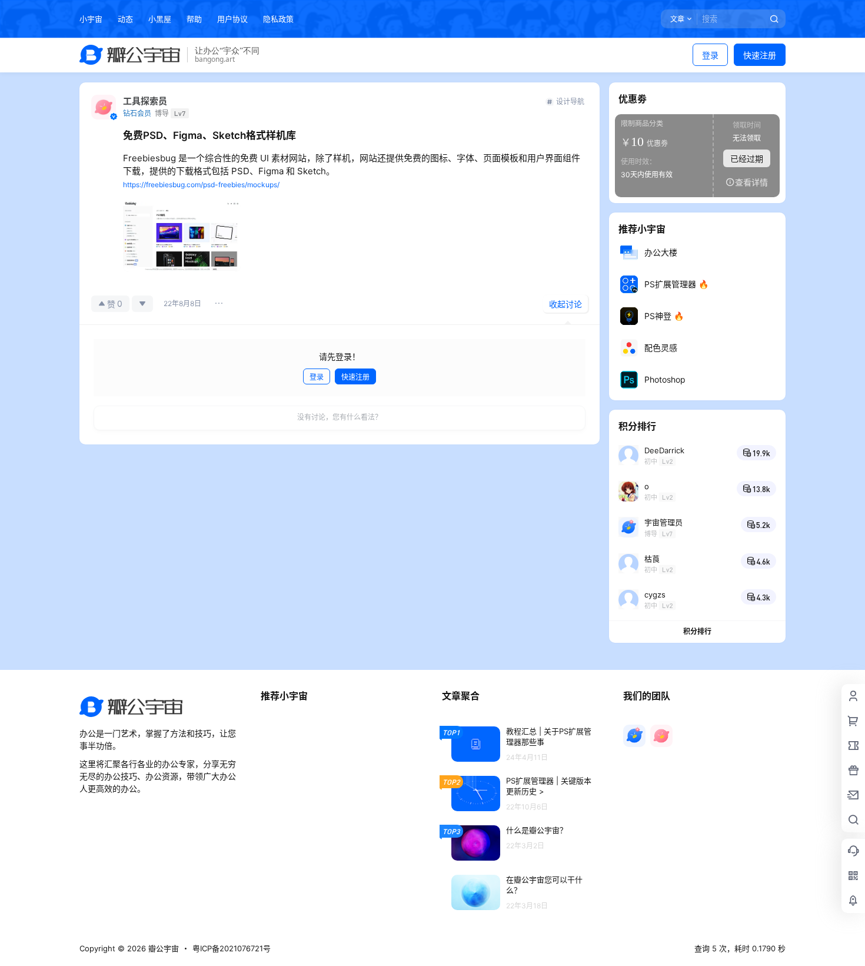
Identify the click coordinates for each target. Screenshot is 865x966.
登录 (710, 55)
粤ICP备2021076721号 (231, 948)
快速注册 (759, 55)
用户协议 (232, 19)
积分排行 (697, 631)
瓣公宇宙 (162, 948)
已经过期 (746, 159)
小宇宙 (90, 19)
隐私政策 (278, 19)
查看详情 (751, 182)
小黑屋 (159, 19)
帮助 (194, 19)
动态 (125, 19)
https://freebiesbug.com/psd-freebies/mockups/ (201, 184)
